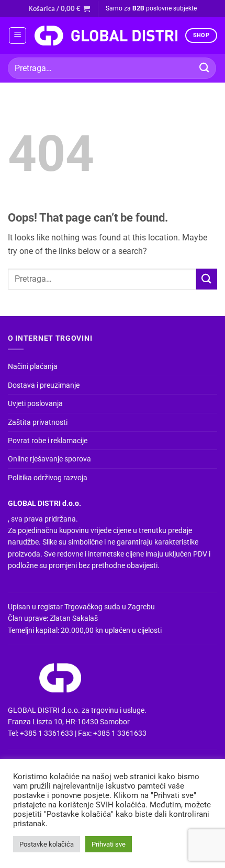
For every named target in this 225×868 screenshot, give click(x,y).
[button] (59, 8)
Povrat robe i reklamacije (47, 440)
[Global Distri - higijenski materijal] (106, 35)
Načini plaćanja (33, 366)
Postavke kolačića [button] (46, 844)
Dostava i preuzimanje (44, 385)
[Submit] (204, 68)
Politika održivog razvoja (47, 477)
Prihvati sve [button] (109, 844)
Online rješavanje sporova (49, 459)
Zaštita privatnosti (38, 422)
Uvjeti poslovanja (35, 403)
